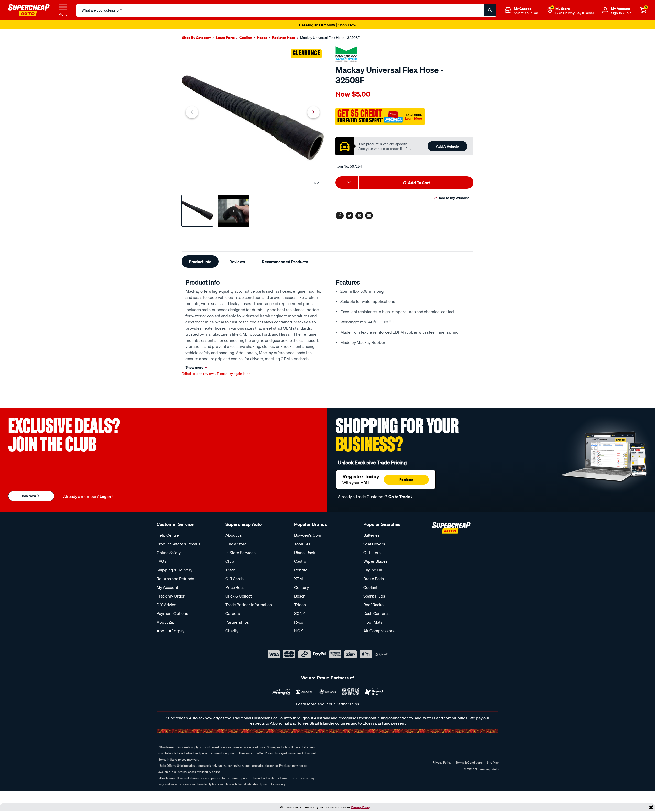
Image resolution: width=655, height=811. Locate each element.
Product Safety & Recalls (178, 543)
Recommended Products (285, 261)
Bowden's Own (307, 535)
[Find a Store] (549, 10)
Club (229, 561)
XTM (298, 578)
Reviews (237, 261)
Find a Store (236, 543)
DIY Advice (166, 604)
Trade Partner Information (248, 604)
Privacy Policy (360, 807)
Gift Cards (234, 578)
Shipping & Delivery (174, 569)
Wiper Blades (375, 561)
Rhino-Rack (304, 552)
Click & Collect (238, 596)
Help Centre (168, 535)
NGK (298, 630)
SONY (299, 613)
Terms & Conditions (469, 762)
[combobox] (346, 182)
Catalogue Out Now (327, 24)
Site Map (493, 762)
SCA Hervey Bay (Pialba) (574, 12)
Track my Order (171, 596)
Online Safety (169, 552)
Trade (230, 569)
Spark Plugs (374, 596)
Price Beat (234, 587)
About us (233, 535)
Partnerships (237, 622)
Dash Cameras (376, 613)
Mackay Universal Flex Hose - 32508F (330, 37)
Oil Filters (372, 552)
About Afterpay (170, 630)
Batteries (371, 535)
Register (406, 479)
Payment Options (172, 613)
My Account (167, 587)
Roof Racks (373, 604)
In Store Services (240, 552)
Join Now (29, 495)
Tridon (300, 604)
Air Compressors (379, 630)
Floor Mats (373, 622)
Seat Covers (374, 543)
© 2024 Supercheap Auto (481, 769)
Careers (232, 613)
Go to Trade (399, 496)
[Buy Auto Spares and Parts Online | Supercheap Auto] (29, 9)
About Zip (166, 622)
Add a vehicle (447, 146)
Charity (231, 630)
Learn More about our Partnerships (327, 703)
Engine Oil (372, 569)
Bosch (299, 596)
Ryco (298, 622)
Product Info (200, 261)
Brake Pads (373, 578)
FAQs (161, 561)
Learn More (413, 118)
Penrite (301, 569)
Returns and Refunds (175, 578)
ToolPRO (302, 543)
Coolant (370, 587)
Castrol (300, 561)
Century (301, 587)
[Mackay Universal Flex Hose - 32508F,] (253, 118)
